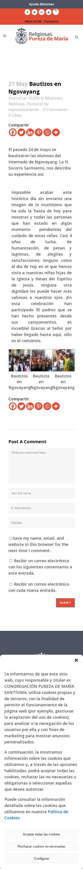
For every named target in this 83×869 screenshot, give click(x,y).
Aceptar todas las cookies (41, 834)
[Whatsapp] (47, 132)
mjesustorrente (23, 109)
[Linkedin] (30, 132)
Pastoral (35, 103)
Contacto (51, 21)
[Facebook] (13, 132)
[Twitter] (21, 132)
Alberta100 (33, 21)
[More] (56, 132)
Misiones (53, 98)
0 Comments (55, 109)
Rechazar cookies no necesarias (41, 846)
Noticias (16, 103)
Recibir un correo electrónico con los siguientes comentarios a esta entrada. (40, 567)
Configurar (41, 858)
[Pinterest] (38, 132)
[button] (76, 660)
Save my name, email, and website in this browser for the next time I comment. (38, 544)
